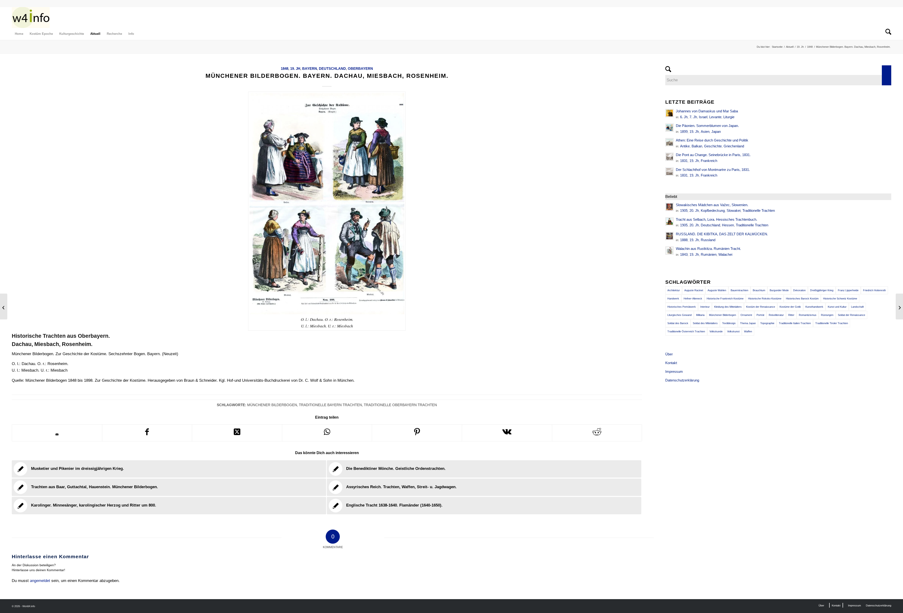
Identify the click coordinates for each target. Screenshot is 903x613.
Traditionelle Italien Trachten (795, 323)
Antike (685, 146)
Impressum (674, 371)
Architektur (673, 290)
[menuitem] (19, 34)
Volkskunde (716, 331)
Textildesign (729, 323)
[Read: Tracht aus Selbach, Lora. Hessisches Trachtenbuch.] (669, 221)
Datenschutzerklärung (682, 380)
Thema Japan (748, 323)
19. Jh (295, 69)
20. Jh (694, 210)
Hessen (728, 225)
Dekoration (799, 290)
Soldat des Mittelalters (705, 323)
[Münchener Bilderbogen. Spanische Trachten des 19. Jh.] (3, 306)
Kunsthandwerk (814, 306)
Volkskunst (733, 331)
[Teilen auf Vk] (507, 432)
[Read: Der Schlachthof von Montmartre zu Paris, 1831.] (669, 171)
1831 (684, 161)
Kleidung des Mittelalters (728, 306)
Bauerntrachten (739, 290)
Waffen (748, 331)
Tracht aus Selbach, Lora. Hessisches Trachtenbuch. (716, 219)
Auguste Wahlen (717, 290)
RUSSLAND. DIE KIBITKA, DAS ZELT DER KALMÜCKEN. (722, 234)
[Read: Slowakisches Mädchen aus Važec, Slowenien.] (669, 207)
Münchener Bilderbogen (272, 405)
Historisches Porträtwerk (681, 306)
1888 (684, 240)
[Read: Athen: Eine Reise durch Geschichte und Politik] (669, 142)
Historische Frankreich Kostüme (725, 298)
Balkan (697, 146)
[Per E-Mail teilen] (57, 434)
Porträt (760, 315)
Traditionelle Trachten (758, 210)
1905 (684, 210)
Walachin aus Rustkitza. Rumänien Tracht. (708, 249)
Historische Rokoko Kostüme (764, 298)
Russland (708, 240)
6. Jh (684, 117)
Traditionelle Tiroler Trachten (831, 323)
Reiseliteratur (776, 315)
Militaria (700, 315)
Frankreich (709, 161)
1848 (284, 69)
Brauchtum (759, 290)
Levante (715, 117)
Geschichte (713, 146)
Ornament (746, 315)
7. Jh (693, 117)
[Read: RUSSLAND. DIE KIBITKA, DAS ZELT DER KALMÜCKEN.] (669, 236)
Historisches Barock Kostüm (802, 298)
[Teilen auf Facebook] (147, 432)
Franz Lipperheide (848, 290)
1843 (684, 254)
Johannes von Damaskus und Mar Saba (707, 111)
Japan (716, 132)
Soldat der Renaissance (851, 315)
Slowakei (734, 210)
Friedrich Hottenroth (874, 290)
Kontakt (671, 363)
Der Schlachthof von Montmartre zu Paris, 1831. (713, 170)
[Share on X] (237, 432)
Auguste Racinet (693, 290)
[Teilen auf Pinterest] (417, 432)
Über (669, 354)
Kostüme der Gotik (790, 306)
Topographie (767, 323)
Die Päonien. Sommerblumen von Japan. (707, 126)
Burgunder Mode (779, 290)
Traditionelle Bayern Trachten (330, 405)
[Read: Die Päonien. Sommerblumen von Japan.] (669, 127)
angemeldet (40, 580)
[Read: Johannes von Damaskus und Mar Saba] (669, 113)
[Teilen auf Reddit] (597, 432)
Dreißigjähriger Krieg (821, 290)
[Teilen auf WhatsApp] (327, 432)
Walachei (725, 254)
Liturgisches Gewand (679, 315)
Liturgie (728, 117)
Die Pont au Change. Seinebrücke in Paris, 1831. (713, 155)
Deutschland (332, 69)
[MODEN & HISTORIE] (31, 17)
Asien (705, 132)
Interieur (705, 306)
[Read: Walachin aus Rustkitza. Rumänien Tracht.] (669, 250)
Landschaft (857, 306)
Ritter (791, 315)
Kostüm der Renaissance (760, 306)
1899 (684, 132)
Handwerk (673, 298)
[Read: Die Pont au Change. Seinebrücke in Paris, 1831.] (669, 157)
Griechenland (734, 146)
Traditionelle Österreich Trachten (686, 331)
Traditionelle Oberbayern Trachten (400, 405)
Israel (703, 117)
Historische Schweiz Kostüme (840, 298)
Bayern (309, 69)
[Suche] (886, 34)
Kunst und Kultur (837, 306)
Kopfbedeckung (713, 210)
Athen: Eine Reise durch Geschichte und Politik (712, 140)
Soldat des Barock (677, 323)
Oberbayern (360, 69)
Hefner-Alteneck (693, 298)
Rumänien (709, 254)
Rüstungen (827, 315)
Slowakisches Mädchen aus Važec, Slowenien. (712, 205)
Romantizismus (807, 315)
